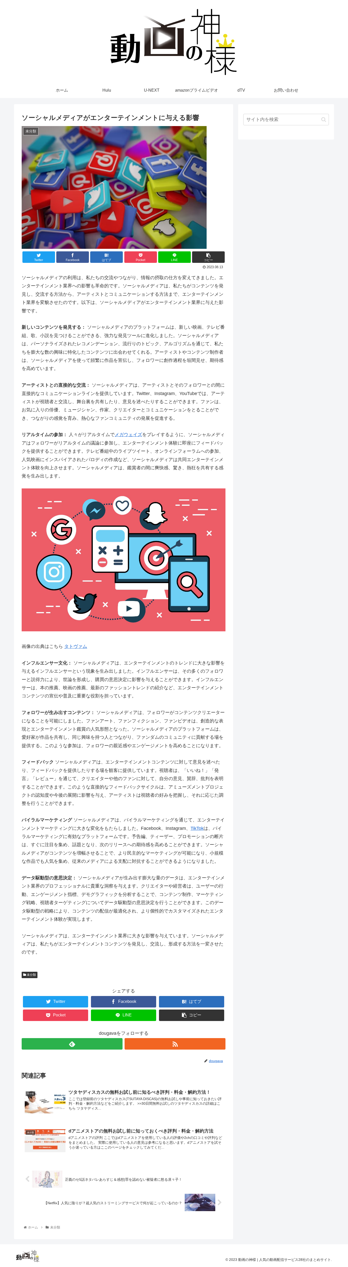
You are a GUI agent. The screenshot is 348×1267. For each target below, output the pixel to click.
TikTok (197, 828)
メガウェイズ (128, 434)
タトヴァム (75, 646)
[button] (323, 119)
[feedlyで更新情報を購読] (72, 1044)
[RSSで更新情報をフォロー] (175, 1044)
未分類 (31, 975)
